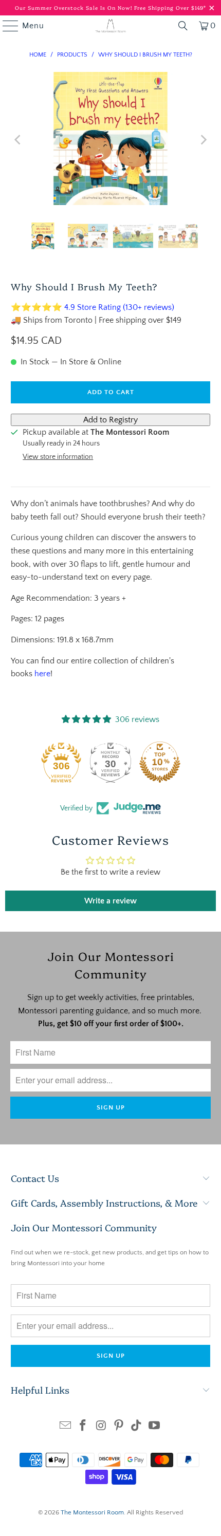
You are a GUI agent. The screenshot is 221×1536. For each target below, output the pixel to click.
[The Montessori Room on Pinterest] (119, 1426)
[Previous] (18, 139)
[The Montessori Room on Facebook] (83, 1426)
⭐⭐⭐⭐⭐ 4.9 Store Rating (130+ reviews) (92, 307)
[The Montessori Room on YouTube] (154, 1426)
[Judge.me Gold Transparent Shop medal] (60, 762)
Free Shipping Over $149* (170, 7)
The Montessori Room (92, 1512)
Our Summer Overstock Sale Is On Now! (74, 7)
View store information (58, 457)
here (42, 673)
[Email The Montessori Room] (65, 1426)
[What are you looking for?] (183, 25)
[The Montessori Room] (111, 25)
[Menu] (5, 25)
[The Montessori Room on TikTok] (136, 1426)
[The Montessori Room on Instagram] (101, 1426)
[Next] (202, 139)
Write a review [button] (110, 900)
